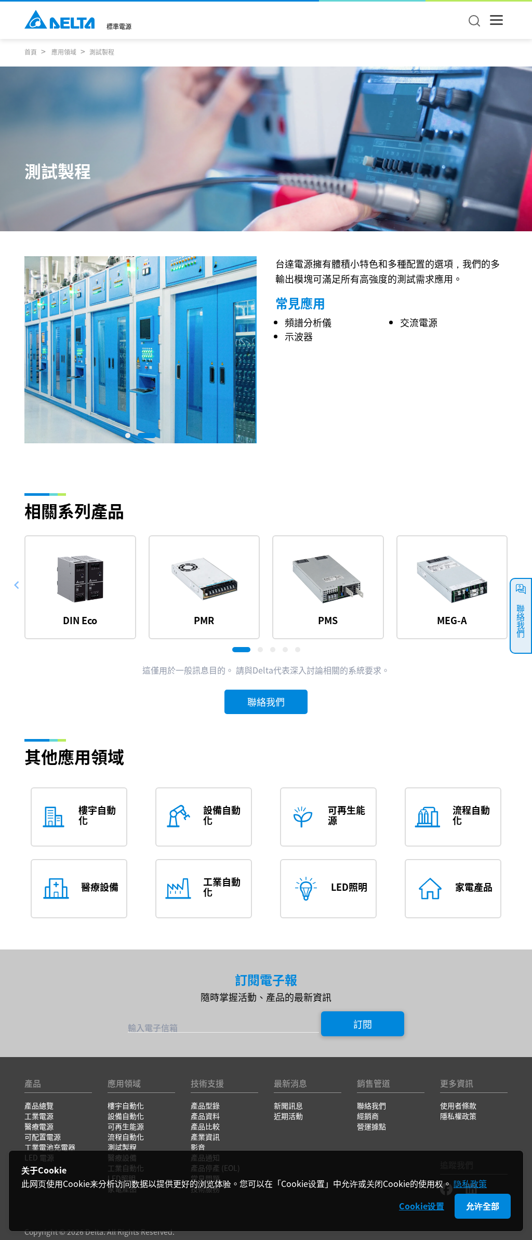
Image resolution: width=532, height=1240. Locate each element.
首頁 (30, 51)
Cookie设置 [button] (421, 1205)
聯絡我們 (266, 701)
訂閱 (362, 1024)
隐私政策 (470, 1183)
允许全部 (482, 1205)
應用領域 (63, 51)
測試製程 (101, 51)
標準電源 (119, 26)
